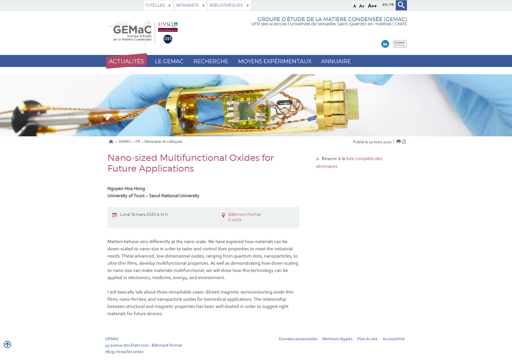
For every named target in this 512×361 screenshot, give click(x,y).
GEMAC (124, 142)
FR (137, 142)
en (385, 5)
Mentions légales (337, 339)
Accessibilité (394, 339)
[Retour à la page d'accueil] (143, 33)
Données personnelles (298, 339)
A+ (362, 6)
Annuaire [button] (336, 61)
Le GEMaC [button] (169, 61)
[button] (126, 61)
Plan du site (367, 339)
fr (392, 5)
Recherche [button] (210, 61)
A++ (372, 6)
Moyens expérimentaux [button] (274, 61)
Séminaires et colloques (163, 142)
